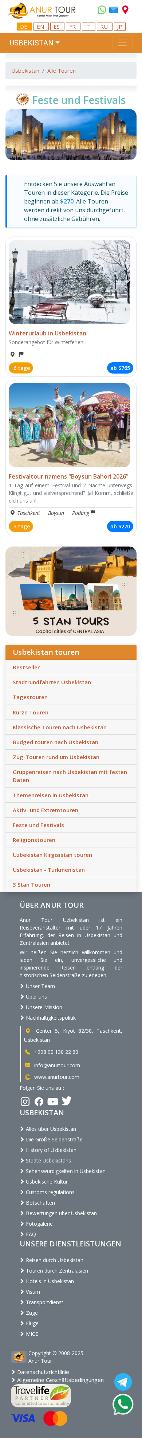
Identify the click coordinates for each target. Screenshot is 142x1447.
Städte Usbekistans (47, 1160)
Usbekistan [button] (32, 43)
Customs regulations (49, 1192)
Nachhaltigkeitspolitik (50, 1017)
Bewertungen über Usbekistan (60, 1213)
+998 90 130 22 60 (55, 1051)
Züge (31, 1312)
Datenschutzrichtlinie (42, 1371)
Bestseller (26, 667)
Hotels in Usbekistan (49, 1281)
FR (73, 26)
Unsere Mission (43, 1007)
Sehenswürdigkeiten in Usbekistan (65, 1171)
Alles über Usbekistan (50, 1128)
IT (88, 26)
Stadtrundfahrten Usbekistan (52, 682)
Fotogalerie (38, 1223)
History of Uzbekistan (50, 1149)
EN (41, 26)
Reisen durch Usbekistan (53, 1260)
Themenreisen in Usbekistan (50, 795)
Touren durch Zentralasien (56, 1270)
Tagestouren (30, 697)
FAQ (30, 1234)
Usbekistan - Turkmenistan (49, 869)
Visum (32, 1291)
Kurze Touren (30, 712)
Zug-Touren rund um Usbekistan (56, 757)
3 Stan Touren (31, 884)
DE (24, 26)
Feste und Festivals (38, 825)
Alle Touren (61, 70)
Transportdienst (43, 1302)
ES (57, 26)
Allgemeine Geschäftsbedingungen (60, 1379)
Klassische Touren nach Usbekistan (60, 727)
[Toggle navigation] (122, 43)
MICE (31, 1333)
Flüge (31, 1323)
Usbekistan (25, 70)
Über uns (35, 996)
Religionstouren (34, 839)
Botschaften (39, 1202)
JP (119, 26)
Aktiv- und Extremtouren (45, 810)
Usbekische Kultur (46, 1181)
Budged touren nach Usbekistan (55, 742)
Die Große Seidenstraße (53, 1139)
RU (104, 26)
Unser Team (39, 986)
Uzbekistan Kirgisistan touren (52, 854)
